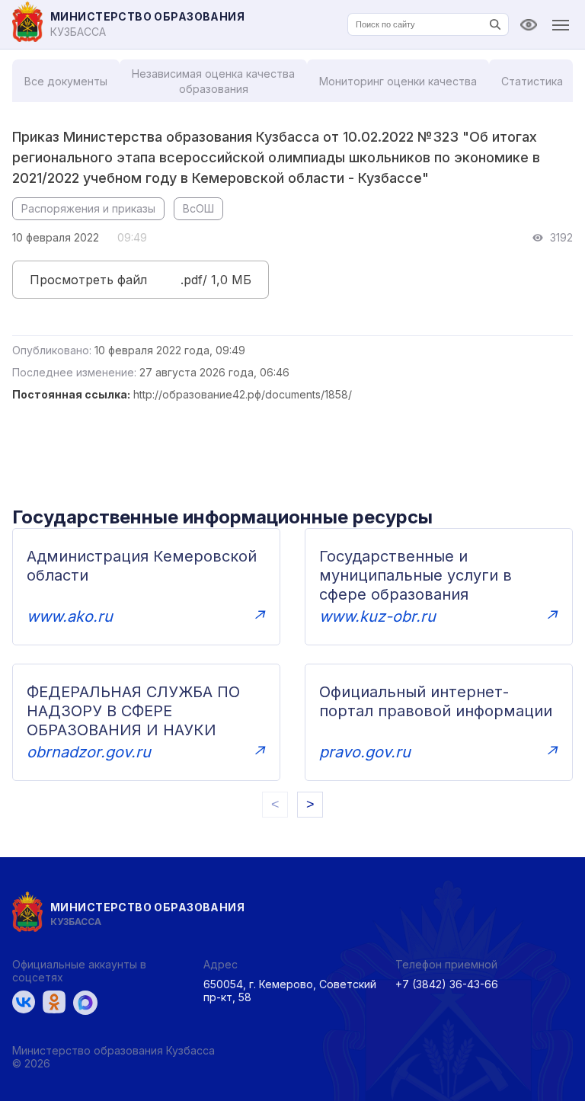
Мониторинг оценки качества (398, 81)
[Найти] (495, 24)
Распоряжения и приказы (88, 208)
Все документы (65, 81)
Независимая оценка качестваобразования (213, 81)
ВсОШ (198, 208)
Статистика (532, 81)
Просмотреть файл (88, 279)
